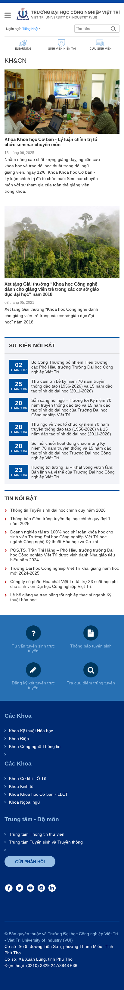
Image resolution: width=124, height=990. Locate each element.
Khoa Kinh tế (21, 786)
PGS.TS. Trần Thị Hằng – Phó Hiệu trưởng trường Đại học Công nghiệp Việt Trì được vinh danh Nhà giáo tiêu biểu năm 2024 (62, 555)
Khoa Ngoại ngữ (24, 802)
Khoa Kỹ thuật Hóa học (31, 730)
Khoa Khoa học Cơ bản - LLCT (38, 794)
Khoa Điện (19, 738)
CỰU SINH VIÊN (101, 48)
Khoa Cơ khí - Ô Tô (27, 778)
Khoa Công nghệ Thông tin (34, 746)
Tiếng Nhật (30, 29)
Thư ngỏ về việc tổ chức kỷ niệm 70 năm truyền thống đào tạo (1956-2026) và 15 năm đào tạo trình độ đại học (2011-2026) (71, 429)
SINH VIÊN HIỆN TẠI (62, 48)
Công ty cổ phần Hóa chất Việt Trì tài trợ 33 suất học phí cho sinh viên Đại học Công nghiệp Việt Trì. (64, 584)
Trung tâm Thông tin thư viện (36, 834)
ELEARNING (23, 48)
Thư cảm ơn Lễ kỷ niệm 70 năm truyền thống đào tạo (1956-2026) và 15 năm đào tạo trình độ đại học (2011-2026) (72, 386)
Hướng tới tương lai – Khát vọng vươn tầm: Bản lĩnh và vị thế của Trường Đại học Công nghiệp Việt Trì (73, 472)
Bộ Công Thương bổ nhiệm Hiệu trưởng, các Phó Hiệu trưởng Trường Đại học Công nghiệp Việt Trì (72, 367)
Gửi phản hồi (30, 861)
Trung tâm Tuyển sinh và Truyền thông (46, 842)
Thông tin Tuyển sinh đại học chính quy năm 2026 (58, 510)
